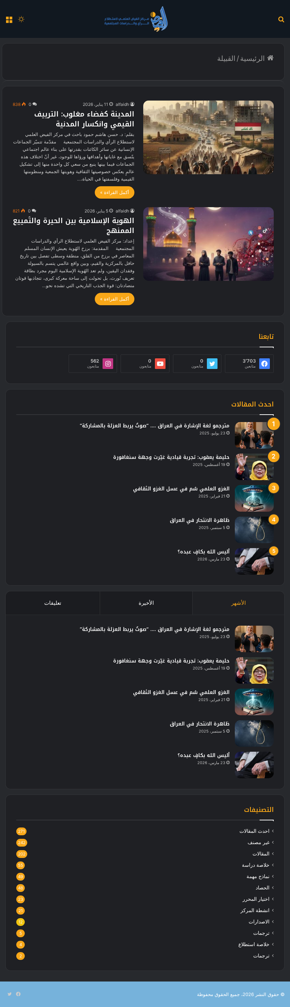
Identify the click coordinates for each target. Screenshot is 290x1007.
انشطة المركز (254, 910)
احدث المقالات (254, 831)
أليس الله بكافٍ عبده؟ (204, 552)
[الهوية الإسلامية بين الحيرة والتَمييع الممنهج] (208, 244)
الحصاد (262, 888)
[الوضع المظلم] (21, 21)
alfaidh (122, 104)
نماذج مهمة (257, 876)
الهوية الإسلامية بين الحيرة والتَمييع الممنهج (73, 225)
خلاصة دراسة (255, 865)
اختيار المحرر (256, 899)
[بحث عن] (281, 21)
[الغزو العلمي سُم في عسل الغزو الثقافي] (254, 498)
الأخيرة (146, 602)
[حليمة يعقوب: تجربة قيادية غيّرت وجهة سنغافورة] (254, 467)
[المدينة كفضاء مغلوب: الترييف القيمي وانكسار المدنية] (208, 137)
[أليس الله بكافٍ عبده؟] (254, 561)
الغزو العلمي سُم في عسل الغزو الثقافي (181, 489)
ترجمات (261, 933)
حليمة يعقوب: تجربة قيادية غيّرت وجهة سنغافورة (171, 457)
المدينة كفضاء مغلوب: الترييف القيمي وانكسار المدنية (84, 119)
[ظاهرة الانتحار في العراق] (254, 530)
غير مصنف (258, 842)
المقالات (261, 854)
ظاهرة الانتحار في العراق (200, 520)
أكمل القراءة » (114, 192)
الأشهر (238, 602)
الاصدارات (259, 921)
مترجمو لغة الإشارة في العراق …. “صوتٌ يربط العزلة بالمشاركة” (155, 426)
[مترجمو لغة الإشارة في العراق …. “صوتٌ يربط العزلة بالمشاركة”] (254, 435)
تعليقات (52, 602)
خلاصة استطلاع (253, 944)
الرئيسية (253, 58)
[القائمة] (8, 21)
